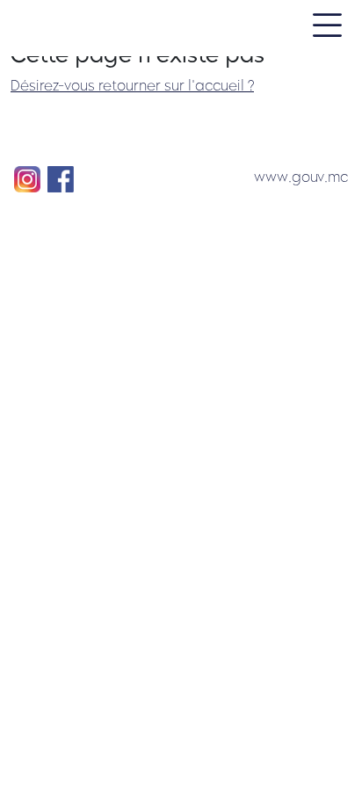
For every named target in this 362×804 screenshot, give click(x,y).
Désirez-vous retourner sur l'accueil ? (132, 85)
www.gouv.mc (301, 177)
